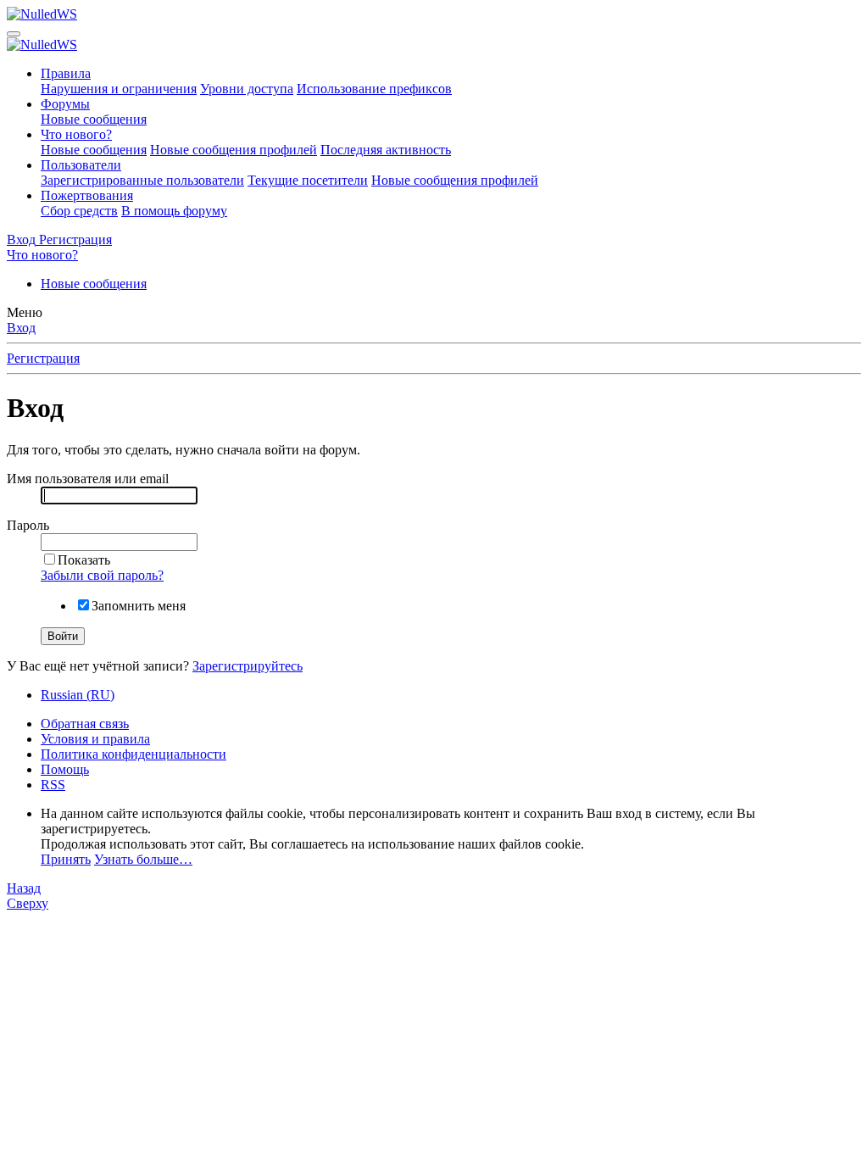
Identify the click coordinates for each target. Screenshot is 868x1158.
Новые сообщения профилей (233, 149)
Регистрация (43, 358)
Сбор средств (79, 210)
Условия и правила (95, 739)
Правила (66, 73)
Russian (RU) (77, 695)
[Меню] (13, 33)
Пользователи (81, 165)
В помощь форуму (174, 210)
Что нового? (76, 134)
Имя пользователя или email (88, 478)
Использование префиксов (374, 88)
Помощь (65, 769)
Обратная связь (85, 723)
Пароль (28, 525)
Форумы (65, 104)
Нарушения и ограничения (119, 88)
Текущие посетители (308, 180)
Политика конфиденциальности (133, 754)
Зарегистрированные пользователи (142, 180)
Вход (21, 327)
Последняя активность (385, 149)
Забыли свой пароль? (102, 575)
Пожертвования (87, 195)
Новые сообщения (94, 119)
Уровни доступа (246, 88)
